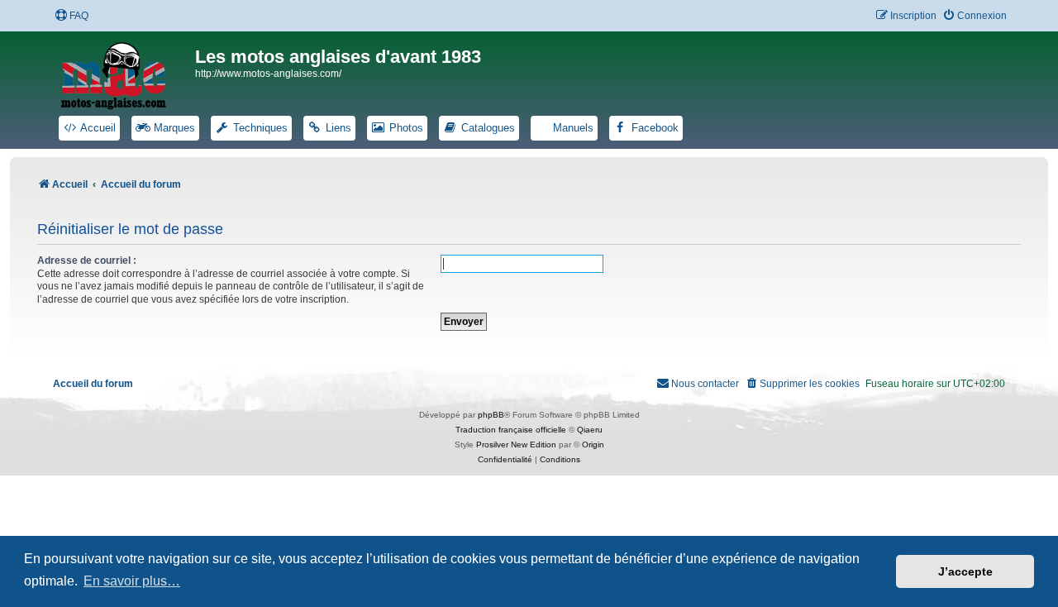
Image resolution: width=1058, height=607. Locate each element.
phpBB (491, 414)
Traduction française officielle (510, 429)
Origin (593, 444)
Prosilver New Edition (516, 444)
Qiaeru (590, 429)
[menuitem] (71, 16)
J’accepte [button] (965, 571)
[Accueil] (124, 73)
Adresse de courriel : (86, 260)
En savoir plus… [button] (131, 581)
